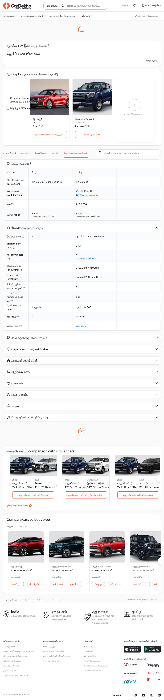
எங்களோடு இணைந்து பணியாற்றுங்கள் (18, 651)
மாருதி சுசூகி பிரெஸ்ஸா (101, 566)
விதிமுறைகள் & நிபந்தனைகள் (15, 656)
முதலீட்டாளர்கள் (9, 670)
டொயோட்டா (92, 479)
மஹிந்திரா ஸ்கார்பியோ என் (62, 566)
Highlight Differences (21, 108)
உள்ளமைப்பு (25, 153)
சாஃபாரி (143, 483)
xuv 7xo (74, 584)
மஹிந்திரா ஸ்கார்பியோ (141, 566)
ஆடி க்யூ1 (37, 119)
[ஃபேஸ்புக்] (129, 695)
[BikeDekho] (130, 665)
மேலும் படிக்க (151, 60)
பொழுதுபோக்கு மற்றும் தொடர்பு (76, 153)
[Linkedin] (159, 695)
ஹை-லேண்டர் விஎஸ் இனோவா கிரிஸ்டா (86, 495)
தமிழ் (124, 5)
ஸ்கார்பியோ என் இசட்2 (139, 584)
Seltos (38, 483)
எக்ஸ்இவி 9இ (18, 584)
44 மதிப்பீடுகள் (95, 216)
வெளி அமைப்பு (41, 153)
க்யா (37, 479)
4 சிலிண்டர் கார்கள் (85, 258)
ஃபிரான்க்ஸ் (116, 584)
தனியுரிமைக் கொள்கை (12, 661)
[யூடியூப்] (143, 695)
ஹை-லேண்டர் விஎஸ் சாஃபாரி (138, 495)
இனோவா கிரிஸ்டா (96, 483)
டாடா (141, 479)
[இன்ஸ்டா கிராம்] (151, 695)
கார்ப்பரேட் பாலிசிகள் (11, 666)
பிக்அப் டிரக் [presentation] (23, 526)
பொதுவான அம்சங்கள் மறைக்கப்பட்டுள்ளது (21, 99)
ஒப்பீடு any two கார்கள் (17, 505)
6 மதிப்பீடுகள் (50, 216)
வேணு (98, 584)
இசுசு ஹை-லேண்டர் (84, 119)
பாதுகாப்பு (55, 153)
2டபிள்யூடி (81, 325)
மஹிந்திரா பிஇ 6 (17, 566)
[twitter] (136, 695)
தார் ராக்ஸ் (58, 584)
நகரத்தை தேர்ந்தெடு (148, 15)
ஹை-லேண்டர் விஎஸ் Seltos (33, 495)
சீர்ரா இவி (34, 584)
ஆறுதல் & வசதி (9, 153)
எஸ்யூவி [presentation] (10, 526)
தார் (156, 584)
